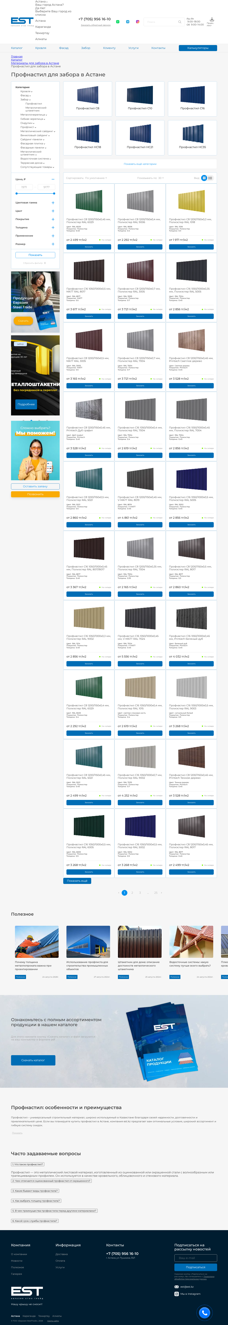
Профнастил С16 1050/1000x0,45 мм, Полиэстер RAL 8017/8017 (86, 568)
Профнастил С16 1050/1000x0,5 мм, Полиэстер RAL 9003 (191, 707)
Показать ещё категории (140, 164)
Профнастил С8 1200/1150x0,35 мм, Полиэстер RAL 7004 (140, 568)
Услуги (133, 48)
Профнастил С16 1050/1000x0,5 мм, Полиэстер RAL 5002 (140, 846)
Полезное (17, 1267)
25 (155, 892)
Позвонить (35, 494)
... (148, 892)
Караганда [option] (43, 26)
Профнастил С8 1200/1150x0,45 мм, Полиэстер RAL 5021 (88, 776)
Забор (85, 48)
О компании (19, 1254)
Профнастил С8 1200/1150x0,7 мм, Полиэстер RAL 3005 (139, 290)
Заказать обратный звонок (96, 25)
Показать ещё (77, 881)
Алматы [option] (41, 39)
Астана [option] (40, 20)
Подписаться (195, 1267)
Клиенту (109, 48)
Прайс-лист (210, 24)
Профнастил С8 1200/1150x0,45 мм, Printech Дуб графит (88, 429)
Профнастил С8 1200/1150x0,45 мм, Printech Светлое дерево (191, 359)
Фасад (63, 48)
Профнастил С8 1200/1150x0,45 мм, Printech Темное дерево (191, 776)
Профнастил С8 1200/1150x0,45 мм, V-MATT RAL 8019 (140, 498)
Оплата (60, 1260)
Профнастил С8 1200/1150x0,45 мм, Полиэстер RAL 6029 (88, 221)
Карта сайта (53, 1321)
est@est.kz (187, 1286)
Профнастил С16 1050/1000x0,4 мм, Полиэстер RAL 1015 (140, 707)
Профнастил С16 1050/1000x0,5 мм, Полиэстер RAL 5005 (191, 498)
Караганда (29, 1315)
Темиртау (44, 1315)
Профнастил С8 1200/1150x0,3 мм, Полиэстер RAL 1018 (190, 221)
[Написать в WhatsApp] (118, 22)
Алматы (57, 1315)
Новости (16, 1260)
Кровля (40, 48)
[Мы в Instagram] (138, 22)
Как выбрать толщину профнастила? (36, 1200)
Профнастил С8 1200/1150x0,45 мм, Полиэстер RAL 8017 (191, 846)
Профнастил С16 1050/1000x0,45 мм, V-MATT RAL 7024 (138, 637)
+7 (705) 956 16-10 (94, 19)
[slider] (16, 193)
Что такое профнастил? (27, 1164)
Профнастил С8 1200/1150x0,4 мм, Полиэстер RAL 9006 (139, 221)
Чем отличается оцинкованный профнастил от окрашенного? (51, 1180)
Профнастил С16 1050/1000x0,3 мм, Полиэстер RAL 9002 (88, 637)
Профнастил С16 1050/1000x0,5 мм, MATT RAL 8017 (88, 290)
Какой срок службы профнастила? (34, 1220)
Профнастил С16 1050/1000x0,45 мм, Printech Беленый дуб (189, 637)
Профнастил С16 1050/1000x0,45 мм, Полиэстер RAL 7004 (189, 429)
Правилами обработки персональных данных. (194, 1277)
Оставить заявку (35, 486)
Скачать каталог (33, 1060)
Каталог (17, 48)
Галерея (16, 1274)
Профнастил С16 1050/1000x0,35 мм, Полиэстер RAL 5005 (189, 290)
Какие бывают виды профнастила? (35, 1190)
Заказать (89, 247)
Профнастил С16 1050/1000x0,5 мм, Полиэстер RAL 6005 (88, 846)
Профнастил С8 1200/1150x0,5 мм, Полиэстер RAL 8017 (190, 568)
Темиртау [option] (42, 33)
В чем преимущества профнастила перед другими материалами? (54, 1210)
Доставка (62, 1254)
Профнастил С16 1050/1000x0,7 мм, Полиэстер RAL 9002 (140, 776)
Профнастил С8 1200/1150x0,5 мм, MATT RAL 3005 (87, 359)
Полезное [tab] (22, 914)
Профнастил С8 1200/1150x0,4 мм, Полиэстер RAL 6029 (87, 707)
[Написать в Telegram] (128, 22)
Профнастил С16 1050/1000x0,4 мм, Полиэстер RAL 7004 (140, 429)
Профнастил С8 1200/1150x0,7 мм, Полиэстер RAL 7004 (139, 359)
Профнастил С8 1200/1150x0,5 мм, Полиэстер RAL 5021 (87, 498)
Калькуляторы (198, 48)
